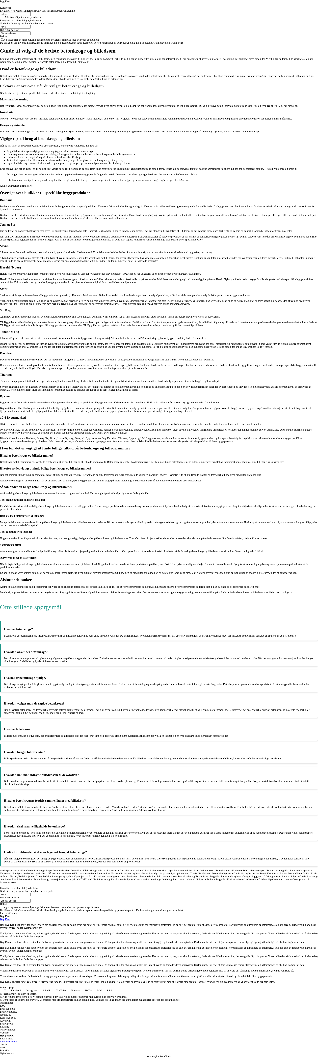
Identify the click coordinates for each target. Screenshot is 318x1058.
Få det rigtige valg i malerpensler (100, 870)
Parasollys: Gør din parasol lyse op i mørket (165, 873)
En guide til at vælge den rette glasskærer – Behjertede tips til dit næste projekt (135, 876)
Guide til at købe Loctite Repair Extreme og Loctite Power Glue (267, 873)
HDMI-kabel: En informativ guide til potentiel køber (106, 879)
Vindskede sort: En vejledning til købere (219, 870)
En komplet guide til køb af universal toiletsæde (231, 879)
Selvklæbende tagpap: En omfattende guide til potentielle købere (276, 870)
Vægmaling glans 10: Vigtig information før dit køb (270, 876)
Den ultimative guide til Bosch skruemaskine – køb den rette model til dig (158, 870)
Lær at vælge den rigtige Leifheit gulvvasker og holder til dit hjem (169, 879)
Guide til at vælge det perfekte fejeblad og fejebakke (53, 870)
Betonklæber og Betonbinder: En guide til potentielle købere (209, 876)
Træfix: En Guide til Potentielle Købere (210, 873)
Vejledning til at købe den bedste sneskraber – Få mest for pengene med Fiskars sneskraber (47, 873)
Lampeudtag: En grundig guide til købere (118, 873)
